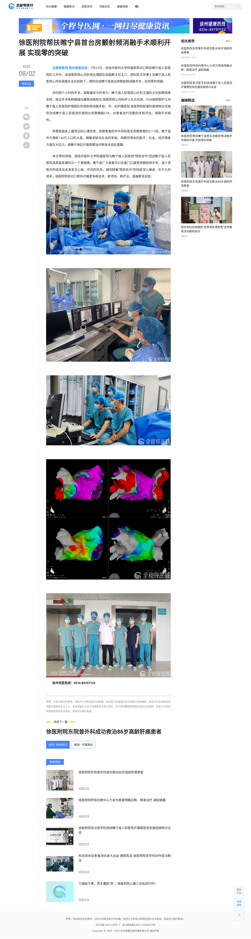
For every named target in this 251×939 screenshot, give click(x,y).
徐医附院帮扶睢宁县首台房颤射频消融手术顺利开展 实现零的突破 (206, 138)
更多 (229, 41)
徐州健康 (51, 6)
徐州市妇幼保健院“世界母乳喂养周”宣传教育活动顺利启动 (206, 229)
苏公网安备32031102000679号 (139, 924)
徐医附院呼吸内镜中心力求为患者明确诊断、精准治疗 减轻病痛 (122, 800)
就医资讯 (86, 6)
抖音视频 (239, 903)
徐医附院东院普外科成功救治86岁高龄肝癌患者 (104, 731)
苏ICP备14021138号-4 (108, 924)
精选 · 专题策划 (83, 745)
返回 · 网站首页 (58, 745)
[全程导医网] (26, 6)
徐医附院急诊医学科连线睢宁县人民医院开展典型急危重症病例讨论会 (125, 830)
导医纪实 (104, 6)
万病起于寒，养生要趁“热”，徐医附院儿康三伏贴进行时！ (118, 883)
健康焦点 (69, 6)
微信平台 (239, 891)
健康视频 (122, 6)
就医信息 (26, 83)
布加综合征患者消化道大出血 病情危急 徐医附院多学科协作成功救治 (125, 858)
